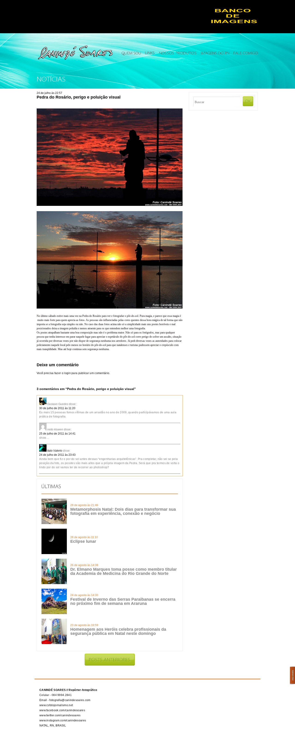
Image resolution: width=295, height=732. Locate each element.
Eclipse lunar (83, 541)
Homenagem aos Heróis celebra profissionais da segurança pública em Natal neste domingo (118, 631)
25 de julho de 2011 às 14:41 (57, 433)
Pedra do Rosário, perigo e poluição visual (79, 97)
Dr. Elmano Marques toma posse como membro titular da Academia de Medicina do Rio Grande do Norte (123, 571)
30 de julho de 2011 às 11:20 (57, 408)
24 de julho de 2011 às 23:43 (57, 454)
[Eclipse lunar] (54, 553)
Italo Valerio (54, 450)
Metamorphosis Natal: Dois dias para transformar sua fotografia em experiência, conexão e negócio (123, 511)
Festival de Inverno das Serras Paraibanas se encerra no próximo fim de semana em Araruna (122, 601)
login (67, 373)
